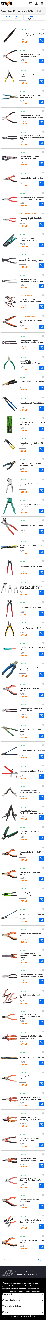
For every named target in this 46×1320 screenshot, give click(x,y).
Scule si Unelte (14, 11)
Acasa (3, 11)
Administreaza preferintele (23, 1316)
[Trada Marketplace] (13, 3)
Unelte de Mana (28, 11)
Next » (41, 1260)
